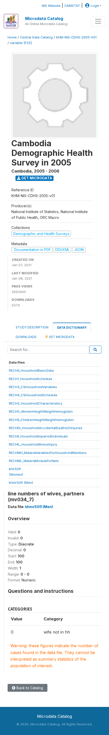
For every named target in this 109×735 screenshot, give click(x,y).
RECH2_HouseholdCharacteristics (35, 403)
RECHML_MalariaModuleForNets (34, 461)
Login (95, 6)
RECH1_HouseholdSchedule (30, 379)
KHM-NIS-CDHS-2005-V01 (76, 37)
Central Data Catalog (36, 37)
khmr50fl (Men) (21, 482)
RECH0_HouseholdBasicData (31, 370)
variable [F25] (21, 43)
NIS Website (51, 6)
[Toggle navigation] (98, 21)
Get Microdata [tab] (61, 337)
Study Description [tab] (32, 327)
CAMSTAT (72, 6)
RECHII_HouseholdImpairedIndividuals (38, 436)
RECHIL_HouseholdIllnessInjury (33, 444)
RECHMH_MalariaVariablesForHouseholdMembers (48, 453)
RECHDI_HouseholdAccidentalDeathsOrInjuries (45, 428)
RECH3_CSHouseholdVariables (33, 387)
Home (12, 37)
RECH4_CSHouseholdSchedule (33, 395)
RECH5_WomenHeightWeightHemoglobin (41, 411)
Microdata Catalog (44, 18)
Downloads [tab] (26, 337)
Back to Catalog (29, 688)
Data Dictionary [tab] (72, 327)
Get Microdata (36, 178)
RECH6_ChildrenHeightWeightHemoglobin (41, 420)
